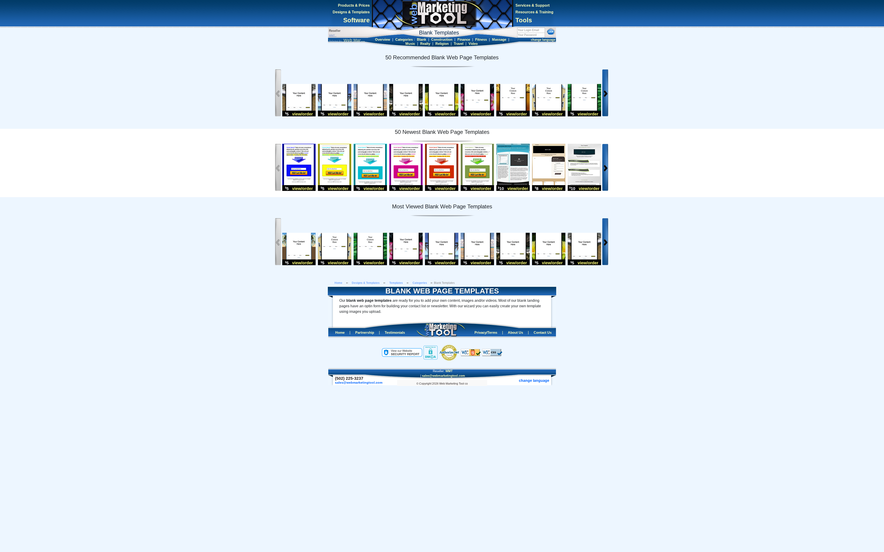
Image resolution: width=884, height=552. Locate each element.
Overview (382, 39)
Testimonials (395, 332)
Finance (463, 39)
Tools (523, 20)
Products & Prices (354, 5)
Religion (442, 44)
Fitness (481, 39)
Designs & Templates (351, 12)
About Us (515, 332)
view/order (302, 114)
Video (473, 44)
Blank (421, 39)
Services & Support (532, 5)
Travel (458, 44)
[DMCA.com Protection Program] (430, 352)
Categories (404, 39)
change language (543, 39)
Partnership (364, 332)
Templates (396, 283)
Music (410, 44)
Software (356, 20)
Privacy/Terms (485, 332)
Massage (499, 39)
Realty (425, 44)
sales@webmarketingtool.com (443, 375)
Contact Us (543, 332)
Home (338, 283)
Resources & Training (534, 12)
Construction (441, 39)
